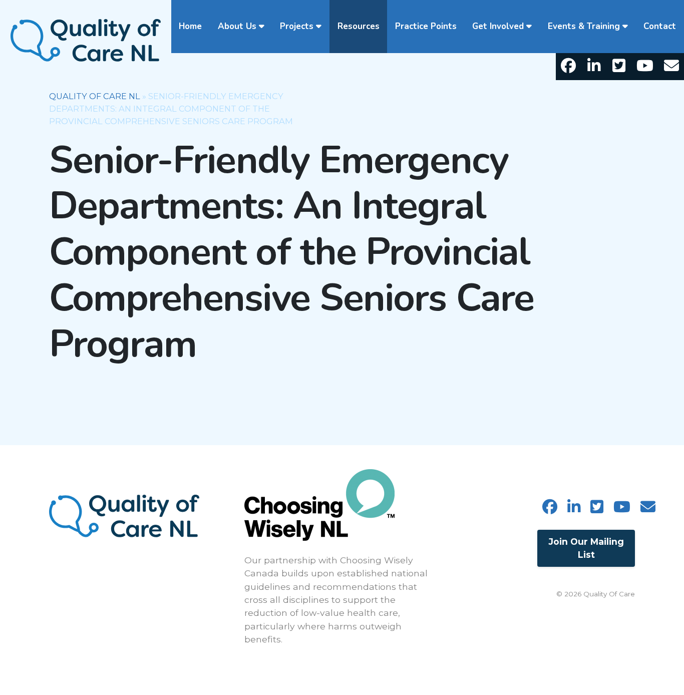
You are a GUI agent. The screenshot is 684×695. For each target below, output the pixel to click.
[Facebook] (568, 67)
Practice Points (426, 26)
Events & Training (584, 26)
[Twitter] (619, 67)
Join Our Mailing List (586, 548)
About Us (237, 26)
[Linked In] (593, 67)
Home (190, 26)
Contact (659, 26)
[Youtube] (644, 67)
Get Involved (498, 26)
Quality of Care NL (94, 96)
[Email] (671, 67)
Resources (358, 26)
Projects (296, 26)
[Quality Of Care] (86, 39)
